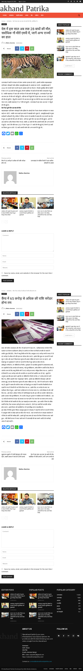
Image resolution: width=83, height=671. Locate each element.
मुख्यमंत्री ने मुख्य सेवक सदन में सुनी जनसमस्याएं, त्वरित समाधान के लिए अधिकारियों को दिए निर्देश (73, 58)
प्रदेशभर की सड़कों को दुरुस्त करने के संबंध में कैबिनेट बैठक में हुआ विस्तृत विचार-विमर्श (10, 213)
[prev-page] (3, 221)
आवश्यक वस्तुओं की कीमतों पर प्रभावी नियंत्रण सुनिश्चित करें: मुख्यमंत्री (26, 213)
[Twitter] (74, 1)
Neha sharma (10, 43)
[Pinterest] (27, 48)
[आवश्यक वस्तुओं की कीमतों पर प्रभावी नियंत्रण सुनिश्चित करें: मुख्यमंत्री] (27, 203)
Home (3, 21)
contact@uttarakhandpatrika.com (41, 661)
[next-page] (6, 221)
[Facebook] (68, 1)
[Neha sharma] (3, 43)
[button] (78, 15)
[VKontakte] (78, 636)
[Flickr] (68, 636)
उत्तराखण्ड (9, 21)
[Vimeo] (77, 1)
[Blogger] (59, 636)
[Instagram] (71, 1)
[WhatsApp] (32, 48)
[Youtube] (80, 1)
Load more (68, 66)
